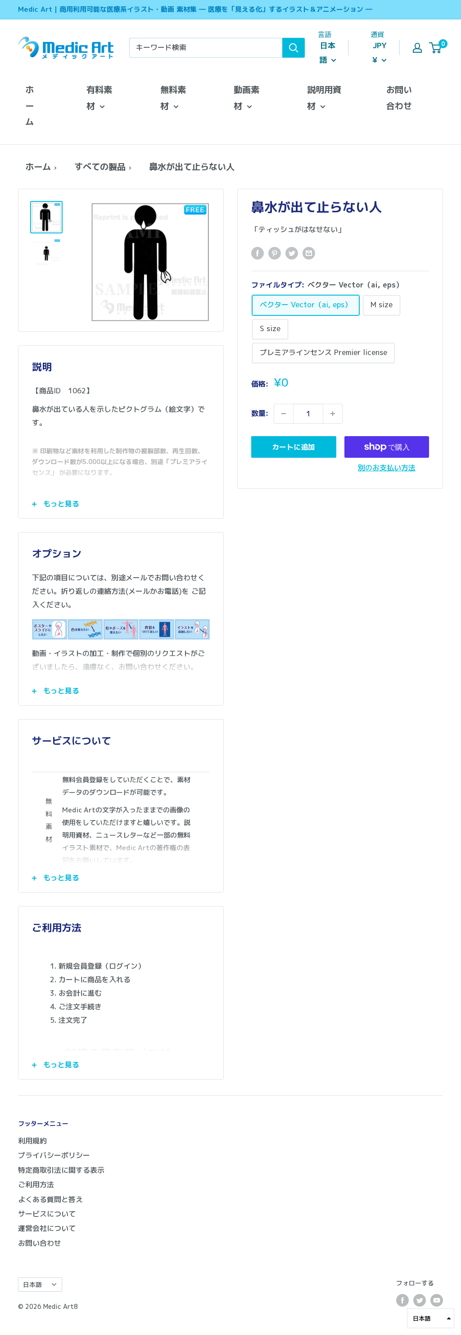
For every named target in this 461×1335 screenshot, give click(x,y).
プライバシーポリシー (54, 1155)
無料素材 (173, 97)
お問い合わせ (399, 97)
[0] (435, 47)
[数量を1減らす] (283, 413)
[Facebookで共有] (257, 253)
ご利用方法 (36, 1184)
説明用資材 (324, 97)
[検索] (293, 48)
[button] (430, 1318)
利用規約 (32, 1141)
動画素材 (246, 97)
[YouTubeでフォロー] (436, 1300)
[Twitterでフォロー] (419, 1300)
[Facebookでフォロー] (402, 1300)
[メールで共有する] (309, 253)
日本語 (32, 1284)
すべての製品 (100, 166)
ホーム (29, 105)
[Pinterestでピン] (274, 253)
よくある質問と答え (50, 1199)
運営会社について (47, 1228)
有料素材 (99, 97)
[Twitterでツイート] (291, 253)
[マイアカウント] (417, 48)
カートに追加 (293, 447)
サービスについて (47, 1214)
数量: (259, 413)
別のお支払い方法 (387, 468)
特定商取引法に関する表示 (61, 1170)
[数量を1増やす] (332, 413)
